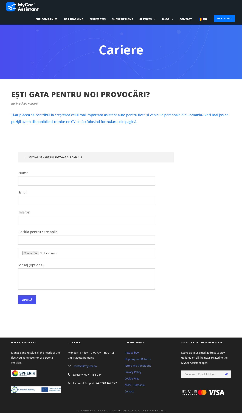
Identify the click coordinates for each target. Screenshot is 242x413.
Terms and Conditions (138, 365)
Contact (185, 19)
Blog (165, 19)
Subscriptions (122, 19)
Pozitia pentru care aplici (38, 231)
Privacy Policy (133, 372)
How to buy (132, 352)
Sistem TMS (98, 19)
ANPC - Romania (135, 385)
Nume (23, 172)
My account (224, 18)
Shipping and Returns (138, 359)
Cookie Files (132, 378)
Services (145, 19)
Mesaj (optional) (31, 265)
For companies (46, 19)
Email (22, 192)
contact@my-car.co (85, 366)
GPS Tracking (73, 19)
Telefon (24, 212)
